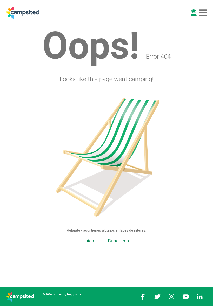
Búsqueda (118, 241)
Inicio (89, 241)
